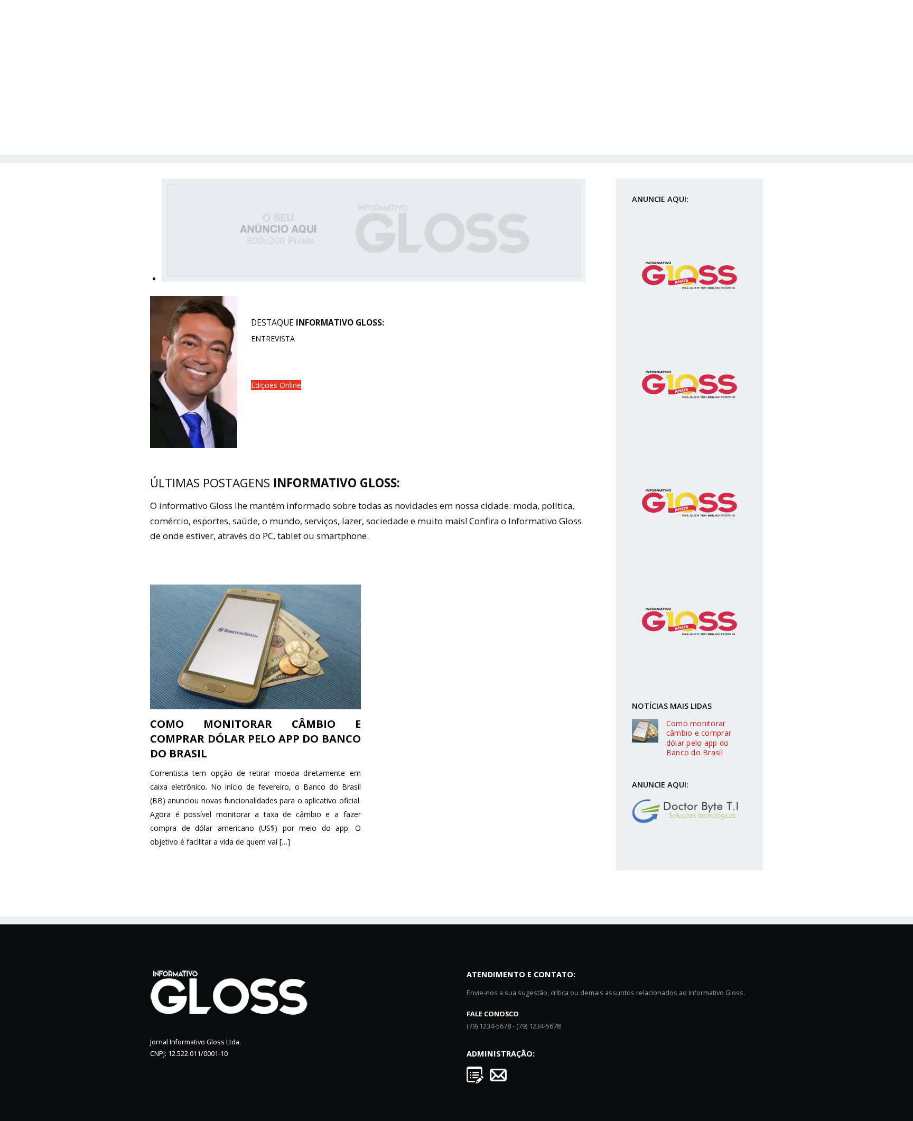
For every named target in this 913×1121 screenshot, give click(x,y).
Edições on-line (604, 105)
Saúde (369, 105)
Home (192, 105)
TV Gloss (664, 105)
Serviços (458, 105)
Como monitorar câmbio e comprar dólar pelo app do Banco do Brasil (255, 739)
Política (231, 105)
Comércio (278, 105)
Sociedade (540, 105)
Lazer (497, 105)
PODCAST (432, 128)
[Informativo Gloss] (456, 71)
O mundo (411, 105)
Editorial (712, 105)
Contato (479, 128)
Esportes (327, 105)
